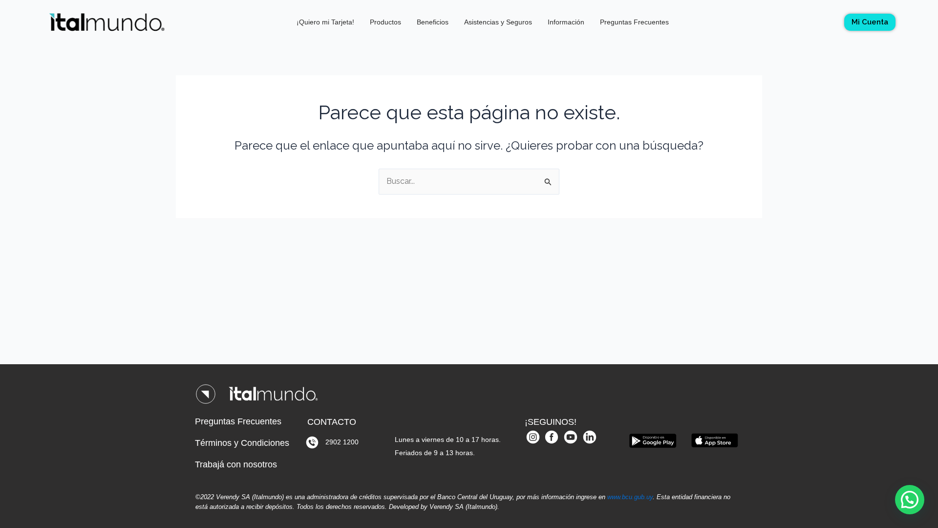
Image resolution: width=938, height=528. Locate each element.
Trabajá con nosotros (236, 464)
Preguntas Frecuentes (634, 22)
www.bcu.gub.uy (630, 497)
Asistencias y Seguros (498, 22)
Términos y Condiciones (242, 443)
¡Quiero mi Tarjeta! (325, 22)
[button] (909, 499)
